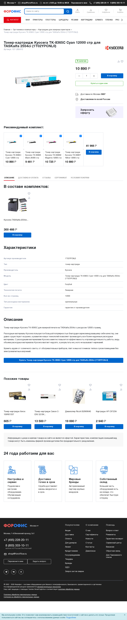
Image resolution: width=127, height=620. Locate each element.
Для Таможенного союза (114, 556)
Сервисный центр (114, 543)
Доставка (69, 535)
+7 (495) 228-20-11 (101, 3)
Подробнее (71, 618)
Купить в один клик (99, 83)
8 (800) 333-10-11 (117, 3)
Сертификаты (92, 535)
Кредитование (71, 551)
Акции (67, 530)
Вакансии (110, 547)
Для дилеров (71, 543)
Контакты (90, 547)
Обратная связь (113, 551)
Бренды (68, 563)
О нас (88, 530)
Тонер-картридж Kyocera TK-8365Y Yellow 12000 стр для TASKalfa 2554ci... (73, 157)
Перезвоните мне (79, 3)
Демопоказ (90, 551)
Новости (89, 539)
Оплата (68, 539)
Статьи (89, 543)
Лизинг (68, 547)
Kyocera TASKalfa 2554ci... (16, 220)
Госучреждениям (72, 555)
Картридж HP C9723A (106, 411)
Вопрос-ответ (112, 530)
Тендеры (69, 559)
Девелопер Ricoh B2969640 (78, 411)
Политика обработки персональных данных (20, 594)
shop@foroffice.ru (29, 3)
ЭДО (67, 567)
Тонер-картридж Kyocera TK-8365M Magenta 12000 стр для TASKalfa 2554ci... (53, 157)
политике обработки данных (69, 589)
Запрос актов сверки (74, 571)
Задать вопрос (39, 561)
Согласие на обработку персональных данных (21, 597)
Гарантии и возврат (114, 539)
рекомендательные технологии (49, 587)
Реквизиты (111, 535)
